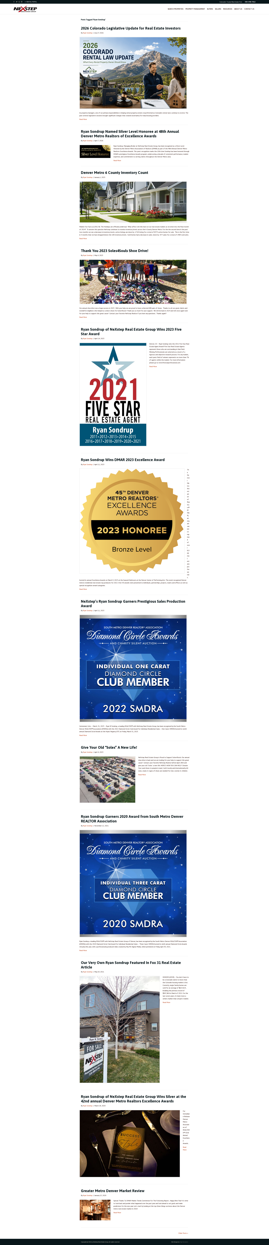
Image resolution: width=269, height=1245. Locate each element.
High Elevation (184, 1242)
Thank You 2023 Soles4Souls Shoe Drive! (114, 250)
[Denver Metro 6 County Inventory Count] (133, 202)
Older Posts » (183, 1233)
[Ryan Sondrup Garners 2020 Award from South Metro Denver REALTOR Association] (133, 883)
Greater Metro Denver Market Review (112, 1191)
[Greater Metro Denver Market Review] (95, 1210)
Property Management (195, 9)
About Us (238, 9)
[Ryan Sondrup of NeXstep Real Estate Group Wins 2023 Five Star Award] (113, 394)
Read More (83, 119)
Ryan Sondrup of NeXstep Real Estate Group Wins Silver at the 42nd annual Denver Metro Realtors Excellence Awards (133, 1098)
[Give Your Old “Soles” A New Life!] (107, 779)
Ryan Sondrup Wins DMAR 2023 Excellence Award (123, 459)
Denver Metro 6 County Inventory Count (114, 172)
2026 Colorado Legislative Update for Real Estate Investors (131, 28)
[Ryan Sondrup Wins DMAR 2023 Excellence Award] (131, 521)
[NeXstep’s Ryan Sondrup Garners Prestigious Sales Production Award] (133, 668)
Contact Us (249, 9)
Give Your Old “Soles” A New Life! (109, 747)
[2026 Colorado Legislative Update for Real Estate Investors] (133, 73)
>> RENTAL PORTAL (31, 2)
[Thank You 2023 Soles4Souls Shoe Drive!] (133, 282)
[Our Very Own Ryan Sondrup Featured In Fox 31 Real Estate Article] (119, 1029)
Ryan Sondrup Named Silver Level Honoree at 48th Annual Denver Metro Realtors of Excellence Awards (130, 133)
